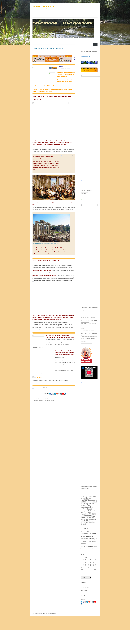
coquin (87, 501)
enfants (88, 505)
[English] (85, 54)
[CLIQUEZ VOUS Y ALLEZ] (45, 388)
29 (83, 567)
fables (89, 507)
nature (83, 516)
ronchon (90, 519)
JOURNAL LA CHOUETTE (43, 6)
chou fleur (47, 398)
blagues (88, 498)
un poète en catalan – (85, 538)
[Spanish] (82, 54)
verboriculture (92, 522)
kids (88, 510)
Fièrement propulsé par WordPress (49, 613)
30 (85, 567)
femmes (93, 507)
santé (94, 519)
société (83, 521)
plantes (93, 516)
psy (87, 517)
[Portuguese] (88, 54)
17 (88, 564)
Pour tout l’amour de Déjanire (86, 343)
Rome (37, 400)
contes (83, 502)
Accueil (34, 12)
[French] (83, 54)
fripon (82, 508)
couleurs (90, 501)
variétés (83, 522)
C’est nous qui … (43, 12)
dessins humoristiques (88, 503)
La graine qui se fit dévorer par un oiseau (89, 336)
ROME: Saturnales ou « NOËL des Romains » (47, 48)
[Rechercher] (95, 44)
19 (93, 564)
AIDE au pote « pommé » (37, 15)
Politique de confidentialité (37, 613)
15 (83, 564)
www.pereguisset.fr (84, 192)
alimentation (83, 496)
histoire (89, 509)
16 (85, 564)
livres (82, 512)
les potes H (62, 398)
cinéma (95, 500)
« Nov (82, 569)
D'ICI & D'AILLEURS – (85, 531)
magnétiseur (85, 514)
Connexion (83, 585)
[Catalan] (81, 54)
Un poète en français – (85, 535)
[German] (89, 54)
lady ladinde (92, 510)
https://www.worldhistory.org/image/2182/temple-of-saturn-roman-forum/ (46, 243)
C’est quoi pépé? (53, 12)
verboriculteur (88, 522)
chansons (85, 500)
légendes (87, 512)
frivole (85, 509)
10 (88, 562)
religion (91, 517)
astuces (84, 498)
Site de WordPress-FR (85, 590)
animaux (94, 496)
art (81, 498)
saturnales (41, 400)
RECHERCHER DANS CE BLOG (87, 42)
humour (83, 510)
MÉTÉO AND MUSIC (73, 12)
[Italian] (86, 54)
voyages (83, 524)
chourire (91, 500)
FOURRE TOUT (83, 12)
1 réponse (34, 51)
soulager (89, 521)
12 (93, 562)
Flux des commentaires (85, 589)
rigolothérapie (84, 519)
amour (88, 496)
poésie (83, 517)
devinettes (83, 505)
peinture (89, 516)
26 (93, 565)
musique (92, 514)
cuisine (94, 501)
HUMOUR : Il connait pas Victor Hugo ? (88, 338)
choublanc (53, 400)
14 (81, 564)
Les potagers (63, 12)
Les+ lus (95, 510)
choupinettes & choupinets (54, 398)
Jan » (95, 569)
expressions (84, 507)
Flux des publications (85, 587)
